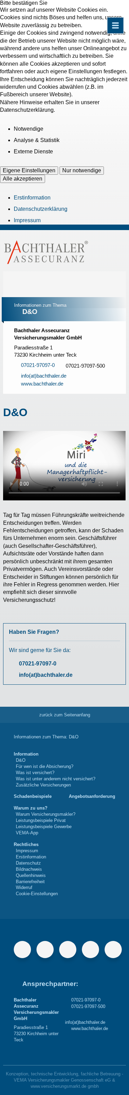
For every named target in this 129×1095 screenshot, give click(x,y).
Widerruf (24, 887)
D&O (20, 760)
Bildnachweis (29, 869)
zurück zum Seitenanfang (64, 714)
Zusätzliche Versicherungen (43, 785)
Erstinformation (32, 197)
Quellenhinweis (31, 875)
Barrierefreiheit (30, 881)
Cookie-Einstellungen (37, 893)
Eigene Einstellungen (29, 170)
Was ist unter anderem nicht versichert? (55, 778)
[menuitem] (54, 769)
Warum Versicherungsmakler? (45, 814)
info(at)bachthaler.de (46, 675)
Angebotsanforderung (92, 796)
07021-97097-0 (37, 663)
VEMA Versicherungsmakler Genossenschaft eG (62, 1080)
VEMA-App (27, 832)
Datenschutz (28, 863)
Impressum (27, 220)
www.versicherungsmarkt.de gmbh (65, 1086)
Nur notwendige (81, 170)
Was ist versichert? (35, 772)
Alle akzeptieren (22, 179)
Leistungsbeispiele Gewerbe (44, 826)
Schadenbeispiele (33, 796)
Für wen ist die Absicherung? (44, 766)
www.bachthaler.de (89, 1028)
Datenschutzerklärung (40, 209)
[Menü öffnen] (115, 25)
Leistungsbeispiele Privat (41, 820)
